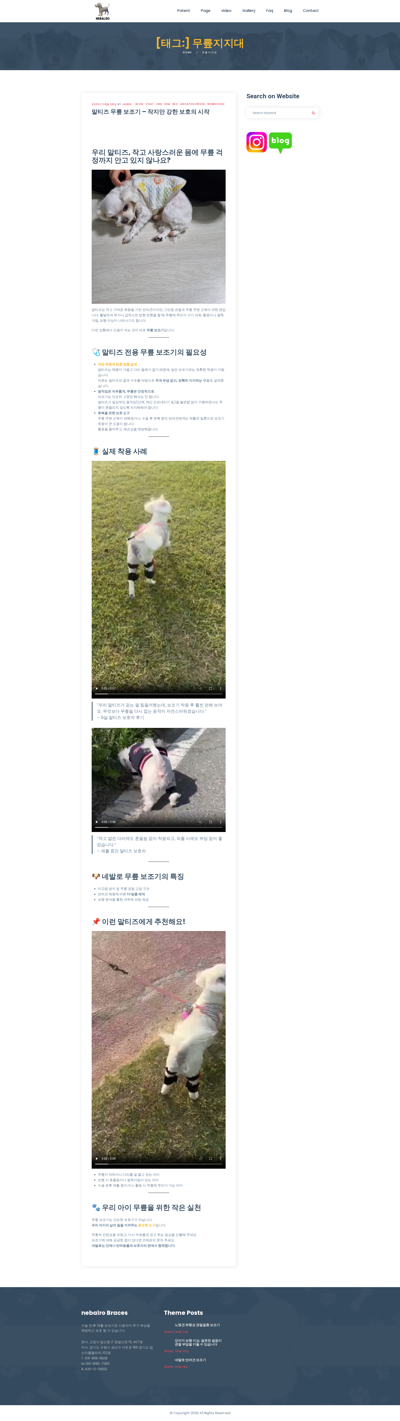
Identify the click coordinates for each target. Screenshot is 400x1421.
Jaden (126, 104)
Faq (269, 10)
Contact (311, 10)
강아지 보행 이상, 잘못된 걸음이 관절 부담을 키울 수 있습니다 (198, 1342)
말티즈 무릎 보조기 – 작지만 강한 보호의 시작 (151, 112)
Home (187, 52)
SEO (175, 104)
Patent (183, 10)
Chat (150, 104)
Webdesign (215, 104)
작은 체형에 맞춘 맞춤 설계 (117, 364)
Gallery (248, 10)
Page (205, 10)
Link (159, 104)
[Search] (313, 113)
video (226, 10)
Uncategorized (192, 104)
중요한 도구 (146, 1225)
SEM (167, 104)
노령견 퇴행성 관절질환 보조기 (197, 1325)
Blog (288, 10)
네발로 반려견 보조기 (190, 1359)
